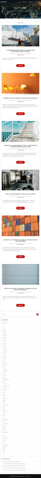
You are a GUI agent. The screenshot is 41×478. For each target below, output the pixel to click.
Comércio (4, 345)
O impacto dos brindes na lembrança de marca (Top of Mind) (14, 465)
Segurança (4, 436)
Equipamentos (5, 371)
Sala (3, 434)
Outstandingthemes (27, 476)
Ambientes (5, 331)
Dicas (3, 360)
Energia (4, 366)
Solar (3, 442)
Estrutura (4, 377)
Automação (5, 337)
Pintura (4, 413)
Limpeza (4, 394)
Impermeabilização (6, 385)
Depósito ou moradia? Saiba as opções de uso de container (21, 240)
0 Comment (28, 53)
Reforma (4, 430)
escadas (4, 373)
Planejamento (5, 419)
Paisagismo (5, 411)
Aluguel (4, 328)
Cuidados (4, 356)
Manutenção (5, 398)
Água (3, 326)
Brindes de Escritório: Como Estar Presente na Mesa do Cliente (14, 467)
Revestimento (5, 432)
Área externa (5, 335)
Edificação (4, 362)
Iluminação (5, 383)
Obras (4, 409)
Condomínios (5, 349)
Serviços (4, 440)
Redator (13, 53)
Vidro (3, 453)
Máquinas (4, 400)
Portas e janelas (5, 423)
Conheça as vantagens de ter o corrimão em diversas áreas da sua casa (20, 146)
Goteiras (4, 381)
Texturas (4, 451)
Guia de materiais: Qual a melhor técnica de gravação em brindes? (14, 470)
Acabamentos (5, 322)
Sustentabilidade (6, 444)
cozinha (27, 202)
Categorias (31, 1)
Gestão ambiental (6, 379)
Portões (4, 425)
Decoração (4, 358)
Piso (3, 417)
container (4, 354)
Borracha (4, 339)
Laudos (4, 392)
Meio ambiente (5, 404)
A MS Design (25, 1)
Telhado (4, 449)
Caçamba (4, 341)
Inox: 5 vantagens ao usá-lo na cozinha (20, 194)
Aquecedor (4, 333)
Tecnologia (5, 447)
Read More (22, 65)
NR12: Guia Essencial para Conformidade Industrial (12, 461)
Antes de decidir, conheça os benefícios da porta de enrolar (20, 289)
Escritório (4, 375)
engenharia (5, 368)
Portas (4, 421)
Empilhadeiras (5, 364)
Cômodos (4, 347)
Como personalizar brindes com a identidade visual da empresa (14, 463)
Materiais (4, 402)
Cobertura (4, 343)
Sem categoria (5, 438)
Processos (4, 428)
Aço (3, 324)
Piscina (4, 415)
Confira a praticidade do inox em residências (20, 98)
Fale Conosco (37, 1)
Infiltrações (5, 387)
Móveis (4, 406)
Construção (5, 352)
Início (20, 1)
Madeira (4, 396)
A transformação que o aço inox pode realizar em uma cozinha (20, 50)
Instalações (5, 390)
